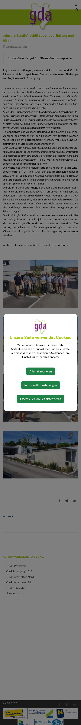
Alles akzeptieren (40, 371)
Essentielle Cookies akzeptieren (40, 399)
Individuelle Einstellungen (40, 385)
